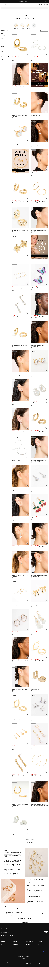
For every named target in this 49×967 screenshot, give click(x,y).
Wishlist (27, 942)
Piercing (27, 946)
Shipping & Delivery (16, 944)
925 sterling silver (16, 860)
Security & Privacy (28, 956)
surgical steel (14, 864)
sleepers (7, 913)
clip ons (39, 898)
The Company (3, 941)
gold (14, 870)
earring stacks (8, 855)
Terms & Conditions (21, 956)
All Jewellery (7, 11)
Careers (2, 944)
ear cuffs (19, 855)
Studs (34, 28)
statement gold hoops (27, 18)
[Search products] (46, 8)
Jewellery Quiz (40, 947)
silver (16, 870)
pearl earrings (9, 853)
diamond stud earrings (40, 882)
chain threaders (15, 855)
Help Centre (15, 942)
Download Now (36, 1)
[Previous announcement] (3, 1)
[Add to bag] (27, 54)
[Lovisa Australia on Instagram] (8, 935)
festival (33, 893)
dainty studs (20, 18)
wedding (38, 891)
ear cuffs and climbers (40, 900)
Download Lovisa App (29, 941)
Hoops (22, 28)
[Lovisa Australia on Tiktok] (12, 935)
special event (29, 891)
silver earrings (30, 886)
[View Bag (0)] (47, 5)
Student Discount (40, 946)
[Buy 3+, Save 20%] (39, 74)
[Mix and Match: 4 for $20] (39, 246)
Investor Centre (3, 942)
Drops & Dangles (16, 28)
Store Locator (28, 944)
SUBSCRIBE (46, 932)
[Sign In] (44, 5)
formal (42, 891)
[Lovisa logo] (6, 5)
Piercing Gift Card (41, 942)
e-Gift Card (40, 941)
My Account (15, 947)
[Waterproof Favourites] (20, 160)
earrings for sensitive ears (12, 863)
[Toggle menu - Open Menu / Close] (2, 4)
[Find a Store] (39, 5)
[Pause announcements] (45, 1)
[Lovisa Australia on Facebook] (10, 935)
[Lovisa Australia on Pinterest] (14, 935)
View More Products (30, 842)
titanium (8, 864)
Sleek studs (6, 910)
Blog (38, 944)
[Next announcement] (43, 1)
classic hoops (11, 910)
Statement (28, 28)
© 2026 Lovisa (24, 958)
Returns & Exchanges (16, 946)
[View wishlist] (42, 5)
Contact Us (15, 941)
